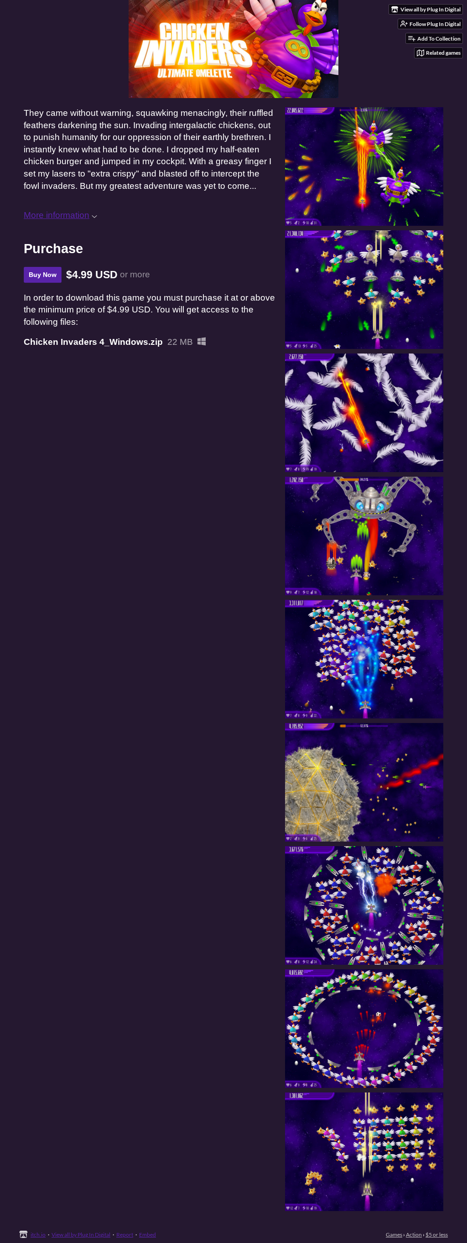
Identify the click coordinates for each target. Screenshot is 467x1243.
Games (394, 1234)
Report (124, 1234)
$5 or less (436, 1234)
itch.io (38, 1234)
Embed (147, 1234)
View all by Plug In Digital (81, 1234)
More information (56, 215)
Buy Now (43, 274)
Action (414, 1234)
